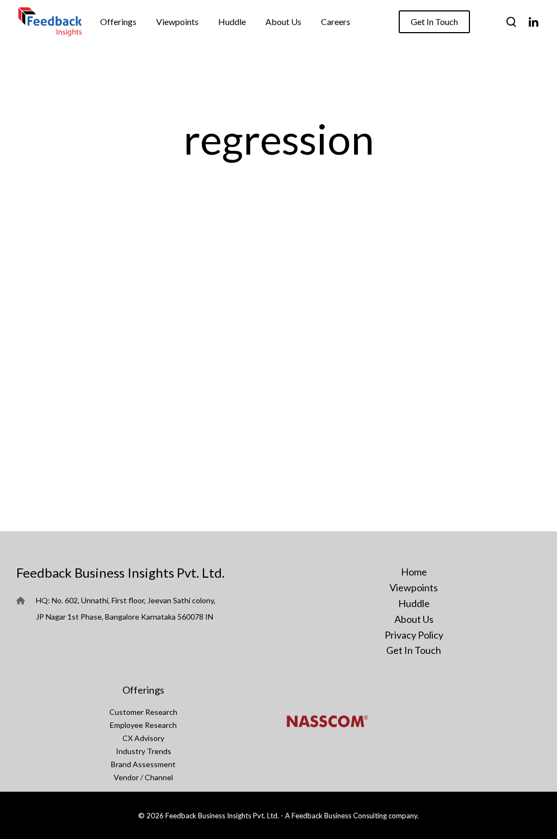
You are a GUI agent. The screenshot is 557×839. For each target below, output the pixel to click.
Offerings (143, 690)
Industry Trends (143, 751)
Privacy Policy (414, 635)
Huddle (414, 603)
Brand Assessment (143, 764)
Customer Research (143, 711)
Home (414, 572)
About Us (414, 619)
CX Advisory (143, 738)
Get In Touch (413, 650)
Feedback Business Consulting (339, 815)
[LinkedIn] (533, 21)
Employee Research (143, 725)
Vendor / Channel (143, 777)
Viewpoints (413, 587)
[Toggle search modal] (511, 21)
